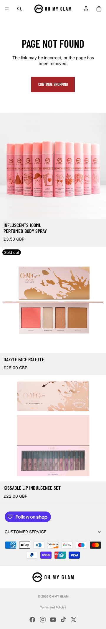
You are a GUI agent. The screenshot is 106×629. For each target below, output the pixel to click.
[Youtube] (53, 619)
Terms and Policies (53, 607)
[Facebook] (32, 619)
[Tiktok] (63, 619)
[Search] (19, 8)
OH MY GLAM (59, 596)
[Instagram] (42, 619)
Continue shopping (53, 84)
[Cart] (98, 8)
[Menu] (7, 9)
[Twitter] (73, 619)
